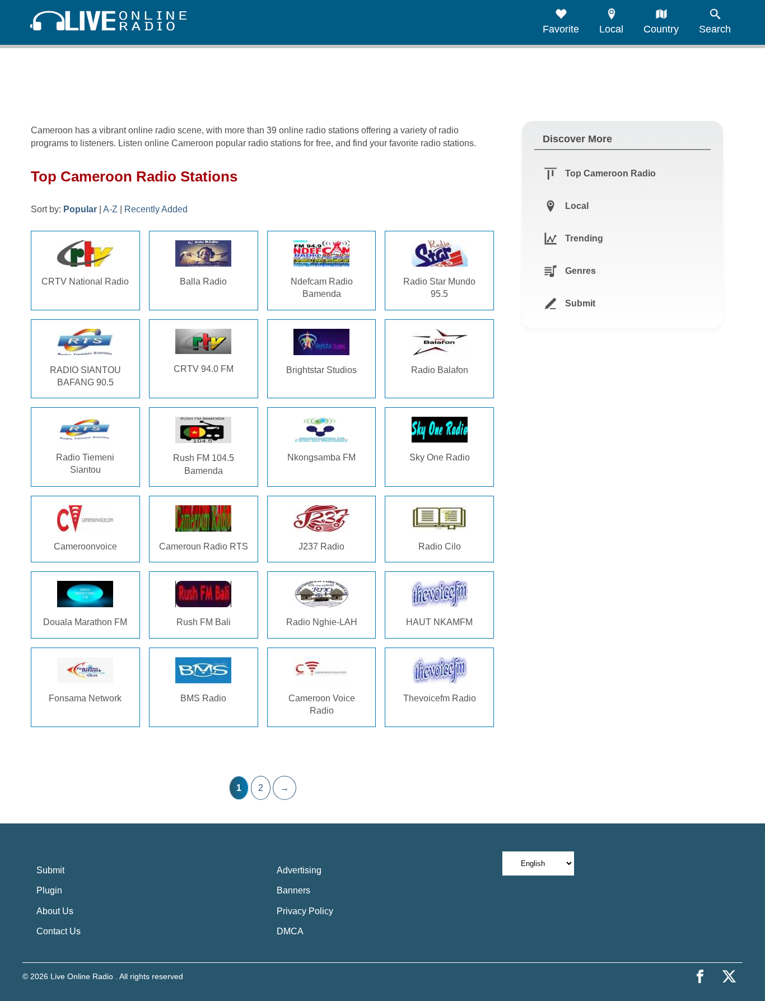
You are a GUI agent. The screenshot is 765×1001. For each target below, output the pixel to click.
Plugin (49, 890)
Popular (80, 209)
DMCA (290, 931)
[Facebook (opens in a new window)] (700, 976)
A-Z (110, 209)
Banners (293, 890)
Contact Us (58, 931)
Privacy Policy (305, 911)
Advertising (299, 870)
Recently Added (156, 209)
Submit (50, 870)
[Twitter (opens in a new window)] (729, 976)
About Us (54, 911)
